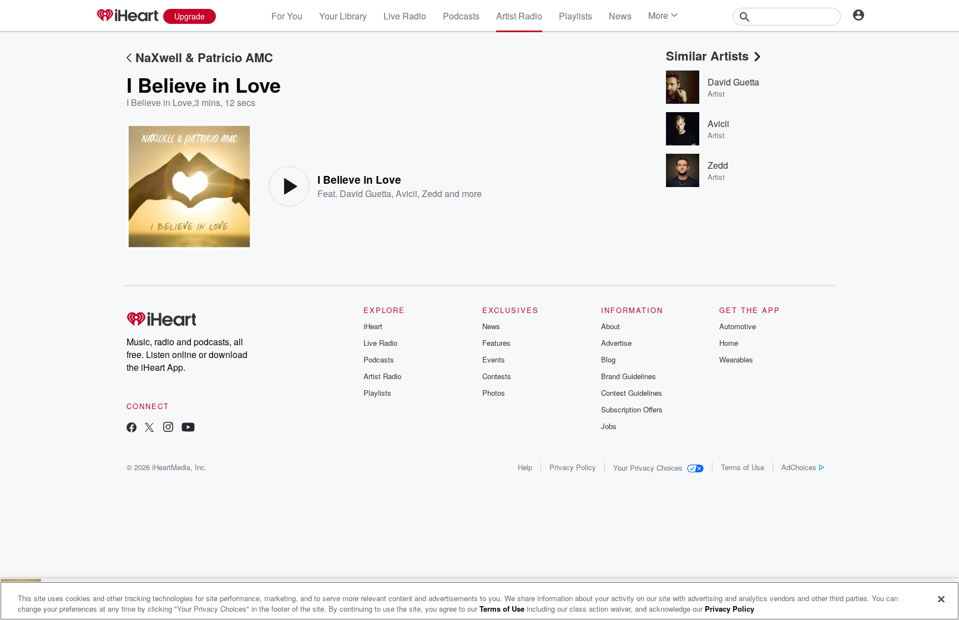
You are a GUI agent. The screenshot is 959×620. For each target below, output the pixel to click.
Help (525, 467)
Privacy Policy (572, 467)
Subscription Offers (632, 409)
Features (496, 342)
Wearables (736, 359)
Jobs (609, 426)
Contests (496, 376)
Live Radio (404, 15)
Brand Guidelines (628, 376)
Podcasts (461, 15)
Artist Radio (519, 15)
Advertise (616, 342)
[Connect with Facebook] (132, 428)
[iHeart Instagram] (168, 428)
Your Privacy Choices (648, 467)
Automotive (737, 326)
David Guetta (365, 193)
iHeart (373, 326)
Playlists (575, 15)
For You (286, 15)
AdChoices (798, 467)
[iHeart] (127, 16)
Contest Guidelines (631, 392)
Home (728, 342)
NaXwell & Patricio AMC (204, 57)
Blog (608, 359)
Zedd (432, 193)
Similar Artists (707, 55)
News (620, 15)
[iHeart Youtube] (188, 428)
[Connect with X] (149, 428)
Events (493, 359)
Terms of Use (742, 467)
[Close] (941, 599)
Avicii (406, 193)
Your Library (343, 15)
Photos (493, 392)
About (610, 326)
